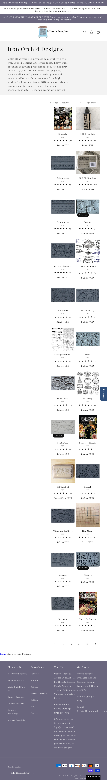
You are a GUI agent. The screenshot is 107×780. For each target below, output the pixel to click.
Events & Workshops (13, 712)
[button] (9, 32)
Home (3, 654)
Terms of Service (39, 693)
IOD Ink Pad (63, 487)
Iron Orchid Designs (19, 654)
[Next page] (95, 644)
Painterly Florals (87, 443)
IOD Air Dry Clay (87, 178)
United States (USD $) (20, 773)
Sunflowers (63, 398)
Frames (87, 222)
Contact (34, 713)
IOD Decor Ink (88, 134)
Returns (35, 674)
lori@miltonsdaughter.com (92, 711)
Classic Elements (62, 266)
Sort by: (54, 103)
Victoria (88, 575)
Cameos (88, 354)
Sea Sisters (62, 443)
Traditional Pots (88, 266)
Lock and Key (87, 310)
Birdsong (62, 619)
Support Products (16, 697)
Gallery (34, 700)
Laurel (87, 487)
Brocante (62, 134)
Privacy (34, 687)
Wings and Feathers (63, 531)
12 (87, 644)
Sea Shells (63, 310)
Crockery (87, 398)
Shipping (35, 680)
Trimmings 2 (63, 222)
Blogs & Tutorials (16, 720)
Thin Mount (87, 531)
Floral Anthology (87, 619)
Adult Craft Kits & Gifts (17, 689)
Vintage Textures (62, 354)
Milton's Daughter (71, 776)
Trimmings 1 (63, 178)
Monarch (63, 575)
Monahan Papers (16, 680)
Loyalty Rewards (16, 703)
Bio (32, 706)
